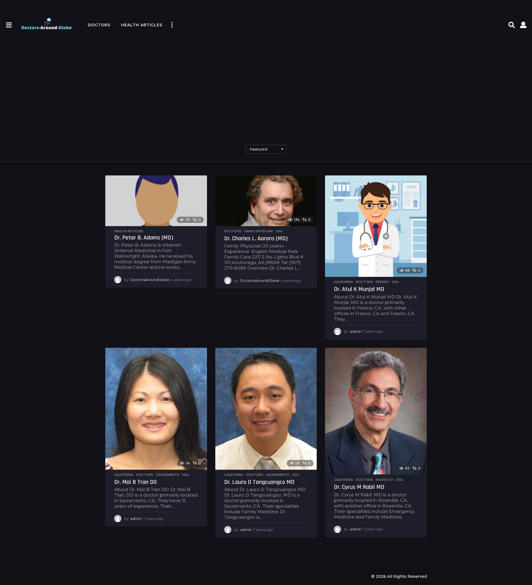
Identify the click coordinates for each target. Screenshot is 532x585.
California (343, 281)
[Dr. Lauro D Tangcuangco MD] (266, 409)
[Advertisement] (266, 91)
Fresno (382, 281)
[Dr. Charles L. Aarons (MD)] (266, 200)
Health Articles (141, 24)
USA (279, 231)
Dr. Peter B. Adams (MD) (143, 238)
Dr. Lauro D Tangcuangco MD (259, 482)
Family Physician (258, 231)
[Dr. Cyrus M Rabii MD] (376, 411)
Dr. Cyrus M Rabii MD (359, 487)
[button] (9, 24)
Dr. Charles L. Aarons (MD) (256, 238)
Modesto (384, 479)
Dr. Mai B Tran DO (135, 482)
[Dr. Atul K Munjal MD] (376, 226)
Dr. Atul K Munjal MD (359, 289)
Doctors (99, 24)
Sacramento (167, 474)
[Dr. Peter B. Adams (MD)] (156, 200)
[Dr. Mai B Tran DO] (156, 409)
